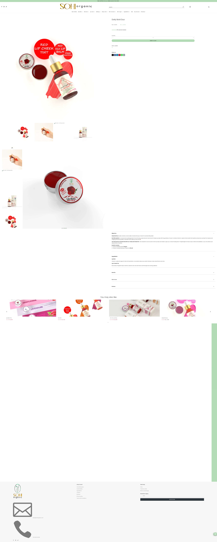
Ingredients (126, 11)
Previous (12, 148)
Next (12, 227)
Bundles (80, 11)
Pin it (119, 55)
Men (132, 11)
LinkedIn (117, 55)
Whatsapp (122, 55)
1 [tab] (62, 228)
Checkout (143, 11)
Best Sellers (74, 11)
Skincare (86, 11)
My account (137, 11)
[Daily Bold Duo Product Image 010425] (53, 69)
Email (124, 55)
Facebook (115, 55)
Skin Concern (112, 11)
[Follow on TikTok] (6, 7)
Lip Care (92, 11)
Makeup (98, 11)
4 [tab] (66, 228)
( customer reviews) (121, 29)
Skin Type (119, 11)
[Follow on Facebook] (2, 7)
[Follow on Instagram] (4, 7)
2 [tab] (63, 228)
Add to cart (153, 40)
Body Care (104, 11)
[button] (6, 311)
